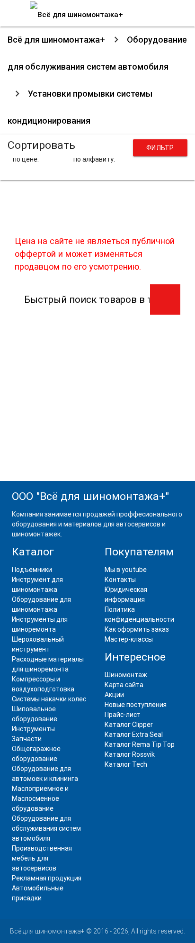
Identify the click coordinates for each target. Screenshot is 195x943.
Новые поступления (136, 704)
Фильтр (160, 148)
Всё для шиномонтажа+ (56, 40)
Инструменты (33, 729)
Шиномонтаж (126, 675)
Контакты (120, 579)
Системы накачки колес (49, 699)
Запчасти (27, 738)
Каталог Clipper (129, 724)
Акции (114, 694)
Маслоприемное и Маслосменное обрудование (40, 798)
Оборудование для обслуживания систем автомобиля (46, 828)
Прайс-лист (123, 714)
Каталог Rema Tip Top (140, 744)
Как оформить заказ (137, 629)
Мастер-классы (129, 639)
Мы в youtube (126, 569)
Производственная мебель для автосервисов (42, 858)
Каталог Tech (126, 764)
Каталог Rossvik (130, 754)
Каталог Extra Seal (134, 734)
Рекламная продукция (46, 878)
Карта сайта (124, 684)
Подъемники (32, 569)
